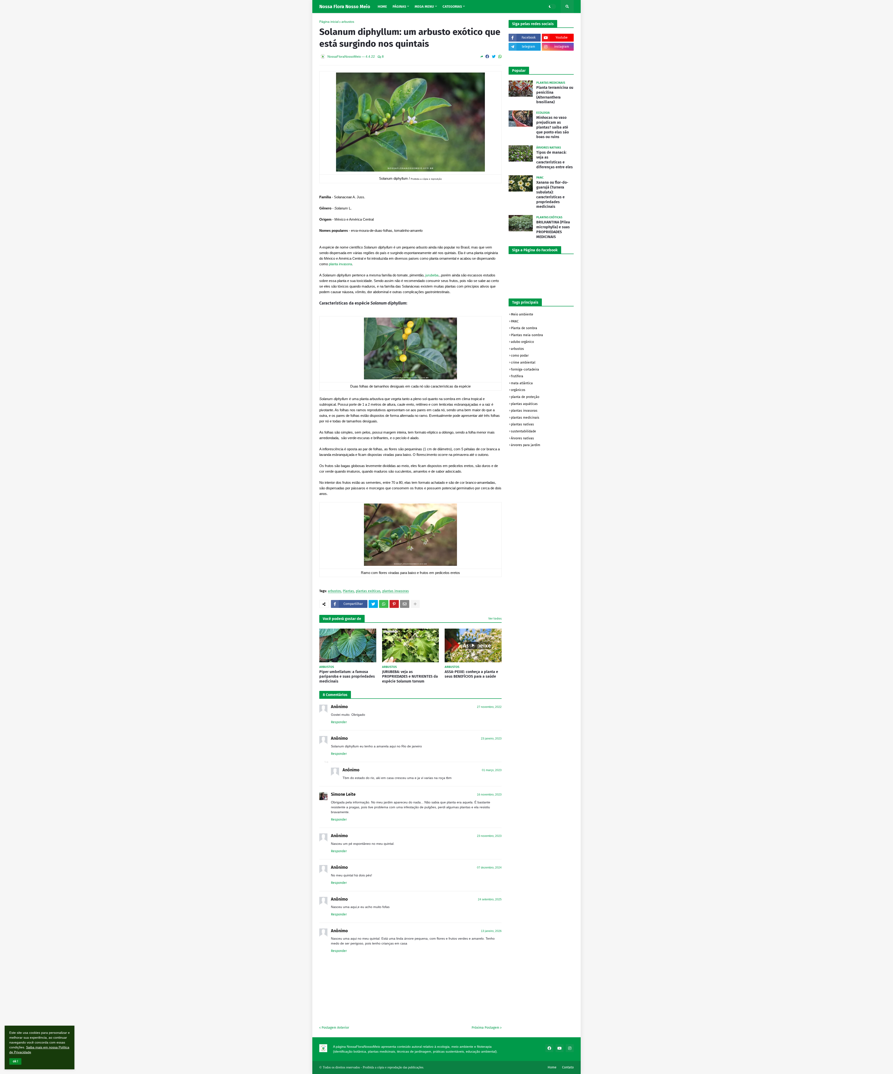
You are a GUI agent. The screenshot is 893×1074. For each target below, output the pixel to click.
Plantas (348, 591)
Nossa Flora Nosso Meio (344, 6)
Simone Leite (343, 794)
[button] (15, 1061)
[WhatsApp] (500, 56)
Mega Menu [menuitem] (424, 6)
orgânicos (518, 390)
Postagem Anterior (335, 1028)
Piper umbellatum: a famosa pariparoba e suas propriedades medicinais (347, 677)
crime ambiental (523, 363)
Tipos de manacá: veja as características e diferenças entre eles (554, 159)
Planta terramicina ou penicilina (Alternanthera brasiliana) (554, 94)
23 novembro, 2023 (489, 836)
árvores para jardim (525, 445)
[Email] (404, 604)
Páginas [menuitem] (399, 6)
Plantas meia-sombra (527, 335)
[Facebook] (487, 56)
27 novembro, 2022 (489, 707)
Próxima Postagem (485, 1028)
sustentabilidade (523, 431)
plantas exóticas (368, 591)
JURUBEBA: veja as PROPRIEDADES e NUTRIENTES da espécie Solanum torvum (410, 677)
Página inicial (329, 21)
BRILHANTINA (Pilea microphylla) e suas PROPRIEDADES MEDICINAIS (553, 229)
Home (552, 1067)
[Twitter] (494, 56)
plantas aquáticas (524, 404)
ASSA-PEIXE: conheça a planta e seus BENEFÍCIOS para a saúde (471, 674)
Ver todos (495, 618)
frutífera (517, 376)
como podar (520, 356)
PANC (515, 321)
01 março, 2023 (492, 770)
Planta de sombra (524, 328)
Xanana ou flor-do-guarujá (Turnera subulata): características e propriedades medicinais (552, 194)
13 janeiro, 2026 (491, 931)
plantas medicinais (525, 418)
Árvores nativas (522, 438)
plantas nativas (522, 424)
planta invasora (340, 264)
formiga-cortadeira (525, 369)
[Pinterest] (394, 604)
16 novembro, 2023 (489, 794)
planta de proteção (525, 397)
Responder (339, 722)
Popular (519, 70)
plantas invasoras (395, 591)
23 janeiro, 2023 (491, 738)
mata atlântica (522, 383)
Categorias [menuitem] (452, 6)
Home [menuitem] (382, 6)
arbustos (347, 21)
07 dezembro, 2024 (489, 867)
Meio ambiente (522, 314)
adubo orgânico (522, 342)
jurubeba (431, 275)
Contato (568, 1067)
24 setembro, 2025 (490, 899)
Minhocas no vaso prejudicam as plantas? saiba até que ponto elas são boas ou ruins (552, 127)
